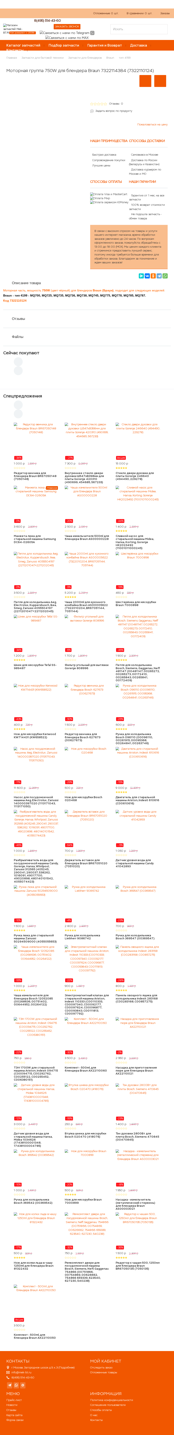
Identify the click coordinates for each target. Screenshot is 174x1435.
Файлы (17, 337)
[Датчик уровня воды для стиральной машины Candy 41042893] (138, 828)
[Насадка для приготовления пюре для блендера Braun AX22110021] (138, 1036)
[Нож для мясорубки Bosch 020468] (87, 765)
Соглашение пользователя (108, 1405)
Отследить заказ (101, 1367)
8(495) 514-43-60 (47, 20)
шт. (106, 13)
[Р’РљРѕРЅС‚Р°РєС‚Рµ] (147, 275)
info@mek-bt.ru (21, 1372)
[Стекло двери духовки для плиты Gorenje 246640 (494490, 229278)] (138, 441)
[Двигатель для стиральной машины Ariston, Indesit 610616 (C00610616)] (138, 765)
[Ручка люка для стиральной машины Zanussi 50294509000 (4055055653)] (36, 904)
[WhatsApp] (165, 275)
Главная (11, 58)
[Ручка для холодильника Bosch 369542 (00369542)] (36, 1168)
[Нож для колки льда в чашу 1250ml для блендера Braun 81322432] (36, 1231)
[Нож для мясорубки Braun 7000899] (87, 1168)
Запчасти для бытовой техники (43, 58)
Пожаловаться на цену (152, 124)
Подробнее (66, 1367)
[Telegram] (159, 275)
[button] (145, 81)
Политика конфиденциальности (111, 1400)
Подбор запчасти (64, 45)
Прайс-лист (14, 1400)
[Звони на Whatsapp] (92, 33)
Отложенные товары (103, 1372)
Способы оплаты (101, 1410)
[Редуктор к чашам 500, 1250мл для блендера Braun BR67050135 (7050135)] (138, 1231)
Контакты (15, 50)
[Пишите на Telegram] (64, 33)
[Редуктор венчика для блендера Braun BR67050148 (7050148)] (36, 441)
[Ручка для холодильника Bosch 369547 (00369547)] (138, 904)
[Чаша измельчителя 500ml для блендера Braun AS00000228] (87, 504)
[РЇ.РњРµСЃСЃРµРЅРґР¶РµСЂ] (141, 275)
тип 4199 (124, 58)
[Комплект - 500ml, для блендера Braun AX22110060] (87, 1036)
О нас (31, 15)
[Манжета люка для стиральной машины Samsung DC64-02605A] (36, 504)
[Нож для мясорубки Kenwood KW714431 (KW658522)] (36, 702)
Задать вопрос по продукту (113, 111)
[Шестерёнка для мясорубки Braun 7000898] (138, 570)
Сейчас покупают (21, 353)
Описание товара (26, 283)
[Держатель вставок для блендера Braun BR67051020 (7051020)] (87, 828)
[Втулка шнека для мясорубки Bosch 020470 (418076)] (87, 1102)
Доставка (138, 45)
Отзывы (18, 319)
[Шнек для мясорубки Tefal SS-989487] (36, 633)
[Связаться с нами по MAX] (22, 1385)
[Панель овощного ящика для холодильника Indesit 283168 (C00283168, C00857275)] (138, 963)
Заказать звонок (67, 26)
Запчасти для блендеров (85, 58)
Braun (110, 58)
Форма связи (15, 1420)
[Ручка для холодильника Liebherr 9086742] (87, 904)
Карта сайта (14, 1415)
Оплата (45, 15)
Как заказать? (12, 15)
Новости (11, 1405)
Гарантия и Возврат (104, 45)
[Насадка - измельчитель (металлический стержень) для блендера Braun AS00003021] (138, 1168)
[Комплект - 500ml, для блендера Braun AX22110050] (36, 1303)
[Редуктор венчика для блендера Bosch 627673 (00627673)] (87, 702)
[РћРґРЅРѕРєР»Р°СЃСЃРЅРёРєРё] (153, 275)
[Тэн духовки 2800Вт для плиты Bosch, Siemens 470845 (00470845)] (138, 1102)
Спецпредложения (22, 396)
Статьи (60, 15)
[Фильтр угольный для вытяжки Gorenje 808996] (87, 633)
